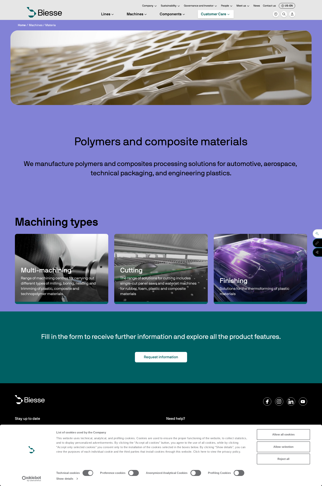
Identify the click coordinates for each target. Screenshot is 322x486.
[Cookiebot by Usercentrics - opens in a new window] (31, 479)
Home (22, 25)
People (225, 5)
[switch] (133, 473)
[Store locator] (276, 14)
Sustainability (168, 5)
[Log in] (292, 14)
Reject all (283, 458)
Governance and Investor (199, 5)
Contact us (269, 5)
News (256, 5)
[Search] (284, 14)
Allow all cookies (283, 434)
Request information (161, 357)
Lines (105, 14)
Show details (64, 478)
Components (170, 14)
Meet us (241, 5)
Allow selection (283, 446)
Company (147, 5)
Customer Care (213, 14)
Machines (135, 14)
